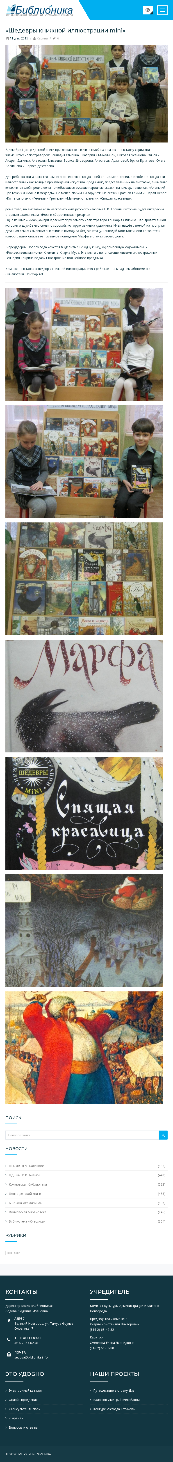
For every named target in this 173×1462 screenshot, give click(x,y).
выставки (13, 1253)
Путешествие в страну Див (113, 1390)
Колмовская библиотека (28, 1184)
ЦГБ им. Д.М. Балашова (27, 1166)
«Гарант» (16, 1418)
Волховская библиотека (27, 1212)
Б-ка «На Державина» (25, 1203)
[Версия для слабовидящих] (148, 10)
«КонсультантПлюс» (24, 1409)
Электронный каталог (25, 1390)
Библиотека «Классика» (27, 1221)
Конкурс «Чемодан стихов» (114, 1409)
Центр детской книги (25, 1193)
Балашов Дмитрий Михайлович (117, 1400)
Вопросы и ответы (23, 1427)
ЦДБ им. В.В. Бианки (24, 1175)
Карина (42, 38)
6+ (59, 38)
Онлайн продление (23, 1400)
